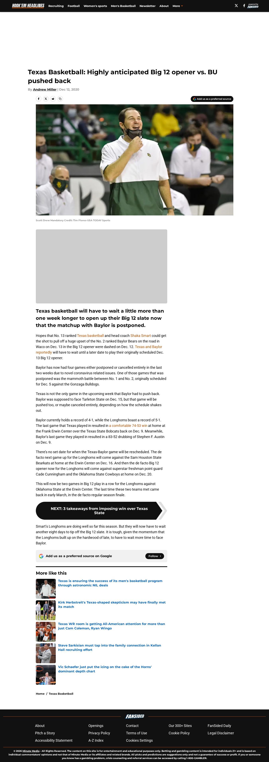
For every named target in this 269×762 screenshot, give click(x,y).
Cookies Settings (139, 740)
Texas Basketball (61, 693)
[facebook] (244, 5)
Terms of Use (136, 733)
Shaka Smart (140, 336)
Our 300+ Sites (180, 726)
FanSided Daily (219, 726)
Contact (132, 726)
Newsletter (148, 6)
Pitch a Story (45, 733)
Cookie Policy (179, 733)
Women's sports (95, 6)
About (164, 6)
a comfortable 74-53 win (128, 426)
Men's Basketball (123, 6)
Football (74, 6)
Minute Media (30, 750)
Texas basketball (90, 336)
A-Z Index (96, 740)
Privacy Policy (99, 733)
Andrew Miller (45, 89)
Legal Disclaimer (221, 733)
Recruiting (56, 6)
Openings (95, 726)
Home (40, 693)
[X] (236, 5)
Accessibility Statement (53, 740)
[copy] (60, 99)
